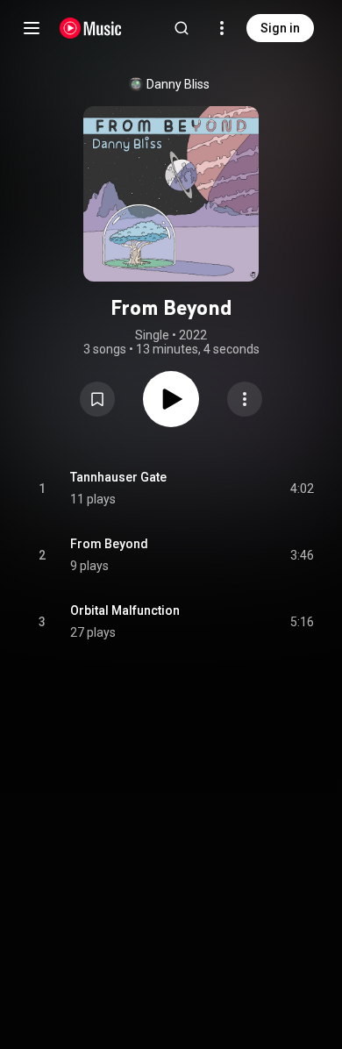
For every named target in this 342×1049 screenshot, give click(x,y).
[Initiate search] (181, 28)
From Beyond (109, 544)
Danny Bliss (178, 84)
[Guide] (31, 28)
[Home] (91, 28)
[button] (97, 399)
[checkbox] (301, 488)
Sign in (280, 28)
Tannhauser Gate (118, 477)
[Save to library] (97, 399)
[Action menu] (244, 399)
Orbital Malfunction (125, 610)
